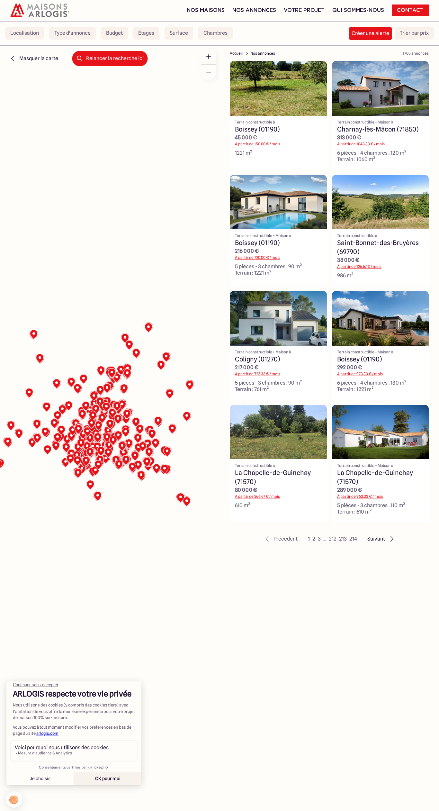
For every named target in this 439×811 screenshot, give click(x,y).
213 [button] (343, 539)
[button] (280, 539)
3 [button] (319, 539)
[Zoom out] (208, 72)
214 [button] (353, 539)
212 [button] (332, 539)
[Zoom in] (208, 56)
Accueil (236, 53)
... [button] (324, 539)
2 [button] (313, 539)
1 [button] (309, 539)
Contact (410, 10)
